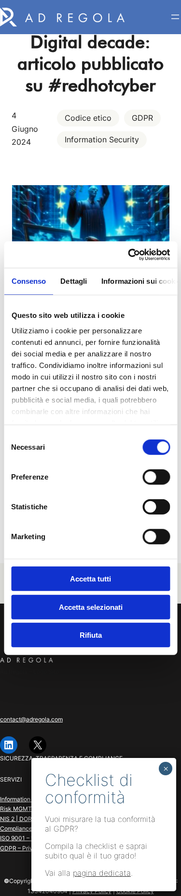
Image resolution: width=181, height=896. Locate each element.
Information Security (102, 139)
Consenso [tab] (28, 281)
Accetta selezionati (91, 607)
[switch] (156, 477)
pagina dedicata (102, 873)
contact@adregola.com (31, 719)
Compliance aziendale (30, 828)
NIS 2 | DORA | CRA (26, 818)
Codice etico (88, 118)
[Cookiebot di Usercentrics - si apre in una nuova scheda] (129, 254)
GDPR (142, 118)
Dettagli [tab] (73, 281)
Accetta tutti (90, 579)
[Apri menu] (175, 17)
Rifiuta (91, 635)
